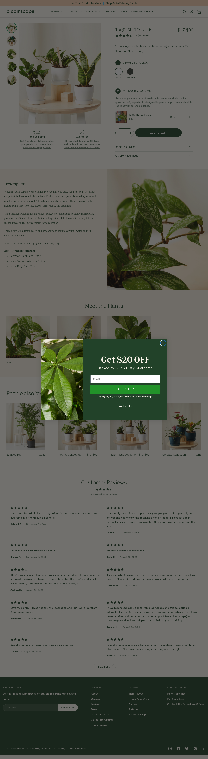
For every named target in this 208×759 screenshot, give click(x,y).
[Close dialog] (163, 343)
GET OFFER (125, 389)
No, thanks (125, 406)
